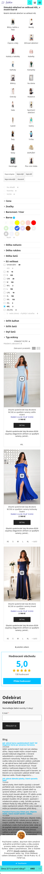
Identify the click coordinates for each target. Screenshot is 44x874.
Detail (22, 425)
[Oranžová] (22, 222)
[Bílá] (6, 222)
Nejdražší (29, 174)
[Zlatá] (17, 233)
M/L (10, 285)
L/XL (10, 292)
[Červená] (33, 222)
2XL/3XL (11, 310)
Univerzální (13, 264)
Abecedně (21, 179)
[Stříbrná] (11, 233)
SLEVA (11, 194)
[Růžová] (28, 222)
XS (10, 271)
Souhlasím (22, 863)
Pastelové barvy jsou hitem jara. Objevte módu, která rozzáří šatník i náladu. (19, 813)
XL (10, 296)
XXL (11, 299)
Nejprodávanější (10, 179)
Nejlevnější (20, 174)
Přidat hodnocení (22, 681)
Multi (10, 237)
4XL (10, 306)
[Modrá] (17, 228)
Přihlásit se (11, 726)
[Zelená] (6, 228)
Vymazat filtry (21, 341)
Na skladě (12, 187)
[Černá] (6, 233)
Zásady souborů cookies (24, 851)
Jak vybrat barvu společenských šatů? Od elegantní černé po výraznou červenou (19, 744)
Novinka (11, 190)
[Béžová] (11, 222)
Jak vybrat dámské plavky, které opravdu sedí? (20, 779)
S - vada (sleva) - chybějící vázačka (22, 313)
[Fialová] (22, 228)
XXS (10, 268)
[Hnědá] (28, 228)
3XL (10, 303)
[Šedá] (33, 228)
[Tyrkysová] (11, 228)
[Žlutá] (17, 222)
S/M (10, 278)
